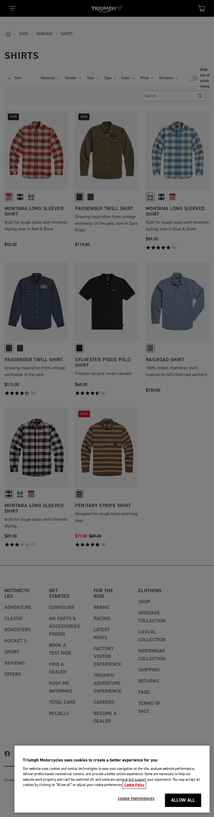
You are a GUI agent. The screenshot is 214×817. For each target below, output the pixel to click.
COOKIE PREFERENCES (136, 799)
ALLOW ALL (183, 800)
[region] (112, 779)
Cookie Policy (134, 785)
